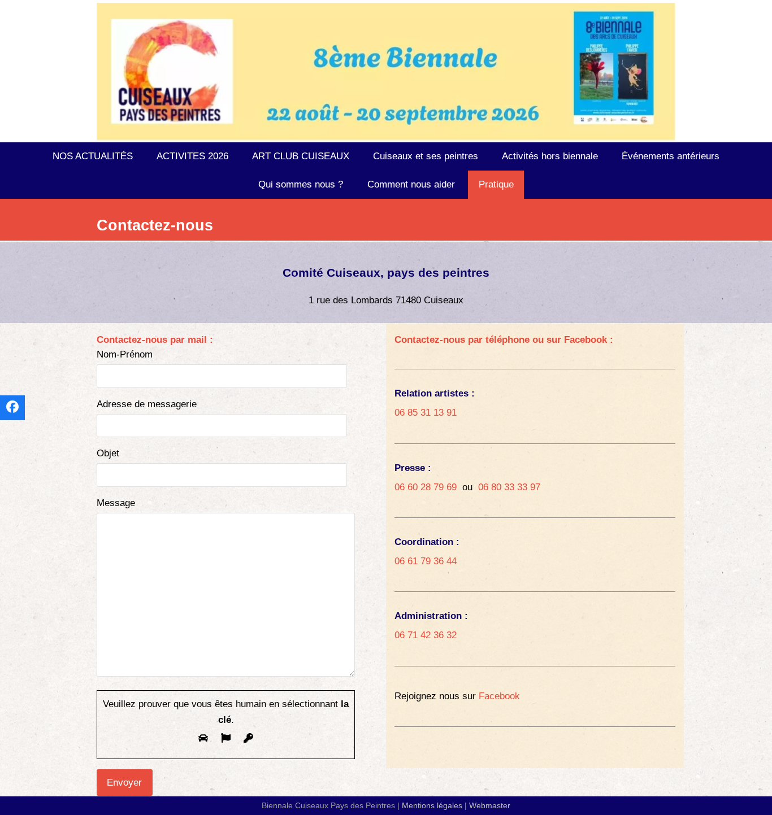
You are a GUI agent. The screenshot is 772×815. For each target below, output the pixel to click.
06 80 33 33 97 (509, 487)
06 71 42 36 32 (425, 635)
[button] (12, 407)
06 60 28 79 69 (425, 487)
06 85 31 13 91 (425, 412)
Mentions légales (432, 805)
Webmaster (489, 805)
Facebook (499, 696)
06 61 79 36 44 (425, 561)
